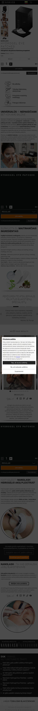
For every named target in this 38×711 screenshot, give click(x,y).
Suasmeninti (19, 371)
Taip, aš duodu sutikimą (19, 363)
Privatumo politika (9, 339)
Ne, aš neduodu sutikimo (19, 367)
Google (18, 356)
